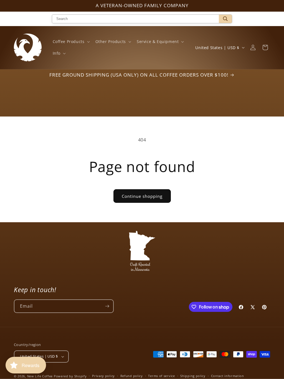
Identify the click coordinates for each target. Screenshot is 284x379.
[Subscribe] (107, 306)
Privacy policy (103, 376)
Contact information (227, 376)
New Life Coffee (40, 376)
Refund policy (131, 376)
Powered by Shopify (70, 376)
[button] (70, 41)
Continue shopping (142, 196)
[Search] (225, 19)
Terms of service (161, 376)
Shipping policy (193, 376)
